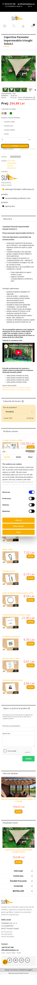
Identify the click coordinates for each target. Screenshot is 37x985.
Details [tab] (18, 457)
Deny (18, 532)
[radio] (2, 113)
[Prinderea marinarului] (10, 644)
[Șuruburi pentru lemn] (10, 666)
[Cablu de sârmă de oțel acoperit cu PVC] (10, 601)
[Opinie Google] (27, 960)
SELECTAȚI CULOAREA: (8, 109)
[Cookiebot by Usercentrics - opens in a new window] (26, 451)
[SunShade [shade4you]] (11, 177)
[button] (4, 26)
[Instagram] (15, 960)
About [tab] (30, 457)
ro (30, 6)
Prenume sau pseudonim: (11, 726)
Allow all (18, 520)
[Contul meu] (23, 26)
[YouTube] (21, 960)
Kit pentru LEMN (9, 122)
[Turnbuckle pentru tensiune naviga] (10, 623)
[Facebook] (9, 960)
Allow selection (18, 526)
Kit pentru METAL (9, 130)
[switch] (32, 498)
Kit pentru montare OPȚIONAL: (10, 118)
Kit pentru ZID (8, 126)
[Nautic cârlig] (10, 557)
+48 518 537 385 (9, 4)
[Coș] (32, 26)
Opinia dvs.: (6, 733)
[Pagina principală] (18, 17)
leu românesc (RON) (14, 6)
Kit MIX (6, 134)
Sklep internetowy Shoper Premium (18, 973)
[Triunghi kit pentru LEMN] (10, 448)
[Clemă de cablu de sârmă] (10, 688)
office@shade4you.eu (27, 4)
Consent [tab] (7, 457)
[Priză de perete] (10, 579)
